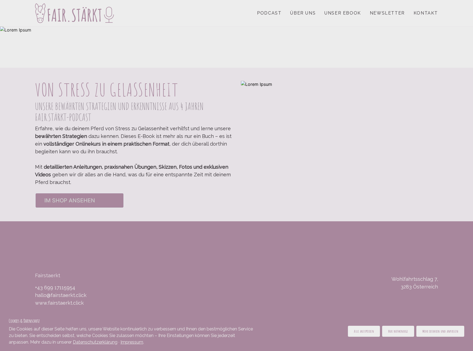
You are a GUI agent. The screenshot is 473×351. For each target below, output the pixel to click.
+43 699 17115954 (55, 287)
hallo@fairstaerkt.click (60, 295)
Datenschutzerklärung (95, 342)
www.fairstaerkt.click (59, 303)
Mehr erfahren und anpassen (440, 331)
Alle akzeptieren (364, 331)
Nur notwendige (398, 331)
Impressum (131, 342)
